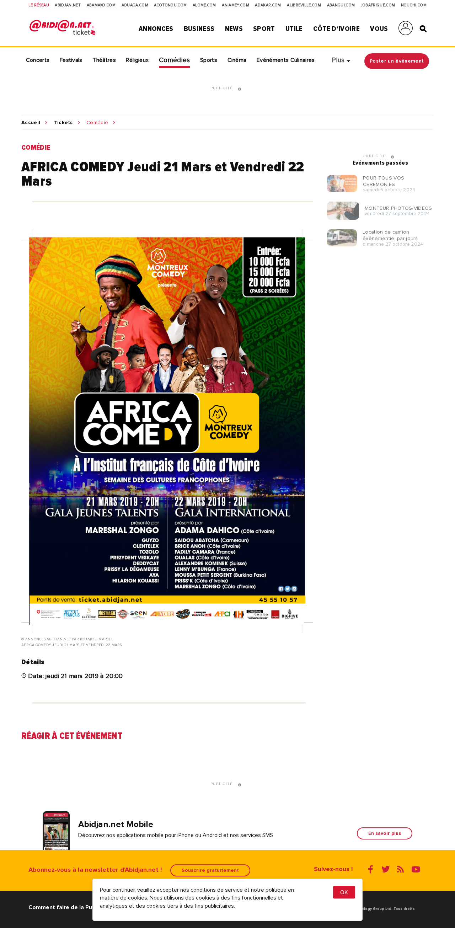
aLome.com (204, 5)
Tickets (63, 122)
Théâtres (104, 60)
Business (199, 29)
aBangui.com (341, 5)
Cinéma (237, 60)
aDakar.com (268, 5)
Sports (208, 60)
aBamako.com (101, 5)
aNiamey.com (235, 5)
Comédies (174, 60)
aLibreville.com (304, 5)
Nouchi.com (414, 5)
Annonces (156, 29)
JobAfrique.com (378, 5)
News (234, 29)
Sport (264, 29)
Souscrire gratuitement (210, 870)
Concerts (38, 60)
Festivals (71, 60)
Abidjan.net (68, 5)
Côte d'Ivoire (336, 29)
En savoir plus (384, 833)
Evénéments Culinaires (286, 60)
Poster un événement (397, 61)
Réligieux (137, 60)
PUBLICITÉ (222, 88)
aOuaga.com (135, 5)
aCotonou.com (170, 5)
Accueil (30, 122)
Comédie (97, 122)
